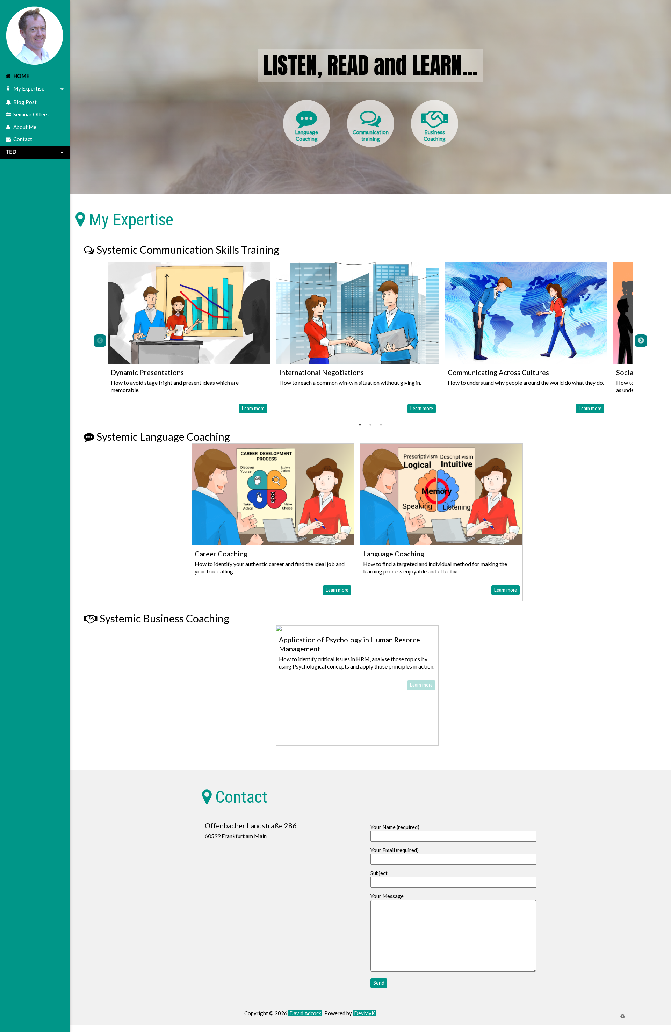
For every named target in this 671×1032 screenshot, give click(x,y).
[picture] (35, 34)
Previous (100, 340)
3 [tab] (380, 424)
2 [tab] (370, 424)
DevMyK (364, 1013)
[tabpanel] (189, 341)
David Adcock (305, 1013)
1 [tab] (359, 424)
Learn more (253, 408)
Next (641, 340)
